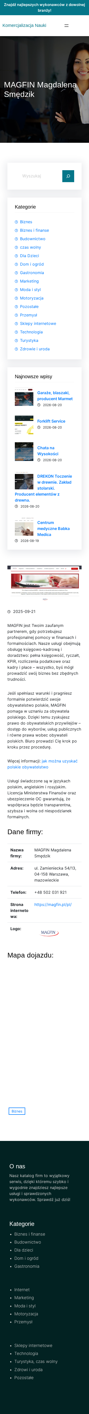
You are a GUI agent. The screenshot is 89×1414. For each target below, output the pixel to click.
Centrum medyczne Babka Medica (53, 528)
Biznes (26, 221)
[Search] (68, 176)
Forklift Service (51, 421)
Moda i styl (30, 289)
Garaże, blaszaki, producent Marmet (55, 395)
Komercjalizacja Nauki (24, 25)
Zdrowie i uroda (35, 348)
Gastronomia (32, 272)
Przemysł (28, 314)
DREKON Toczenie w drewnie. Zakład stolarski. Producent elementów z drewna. (43, 488)
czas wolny (30, 247)
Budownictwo (32, 238)
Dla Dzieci (29, 255)
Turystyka (29, 340)
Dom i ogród (32, 264)
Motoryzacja (32, 298)
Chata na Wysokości (47, 450)
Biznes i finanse (34, 230)
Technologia (31, 331)
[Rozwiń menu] (66, 26)
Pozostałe (29, 306)
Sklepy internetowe (38, 323)
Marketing (29, 281)
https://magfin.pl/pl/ (53, 904)
